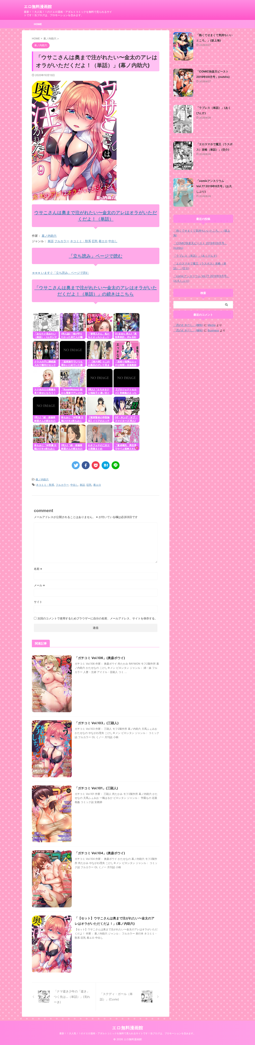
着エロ (103, 241)
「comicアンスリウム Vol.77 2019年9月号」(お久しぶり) (214, 186)
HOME (38, 24)
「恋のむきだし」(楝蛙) (188, 325)
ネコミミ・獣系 (80, 241)
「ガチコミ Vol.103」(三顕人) (97, 723)
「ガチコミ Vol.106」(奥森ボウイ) (100, 658)
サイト (38, 601)
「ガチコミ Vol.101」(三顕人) (96, 788)
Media (212, 325)
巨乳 (95, 241)
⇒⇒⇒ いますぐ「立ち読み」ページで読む (60, 273)
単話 (51, 241)
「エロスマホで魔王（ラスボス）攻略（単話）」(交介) (199, 266)
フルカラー (61, 241)
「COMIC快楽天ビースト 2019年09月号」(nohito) (200, 245)
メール (39, 585)
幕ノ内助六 (49, 236)
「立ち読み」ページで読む (96, 256)
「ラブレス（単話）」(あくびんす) (195, 255)
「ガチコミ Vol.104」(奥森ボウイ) (100, 853)
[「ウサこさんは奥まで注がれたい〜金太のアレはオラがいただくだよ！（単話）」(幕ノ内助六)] (106, 465)
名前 (38, 568)
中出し (112, 241)
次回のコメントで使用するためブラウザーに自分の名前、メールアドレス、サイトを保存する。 (97, 618)
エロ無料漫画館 (38, 6)
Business (213, 330)
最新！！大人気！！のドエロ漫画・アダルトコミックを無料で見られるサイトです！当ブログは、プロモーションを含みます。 (127, 1033)
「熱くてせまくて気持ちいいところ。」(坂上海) (201, 233)
